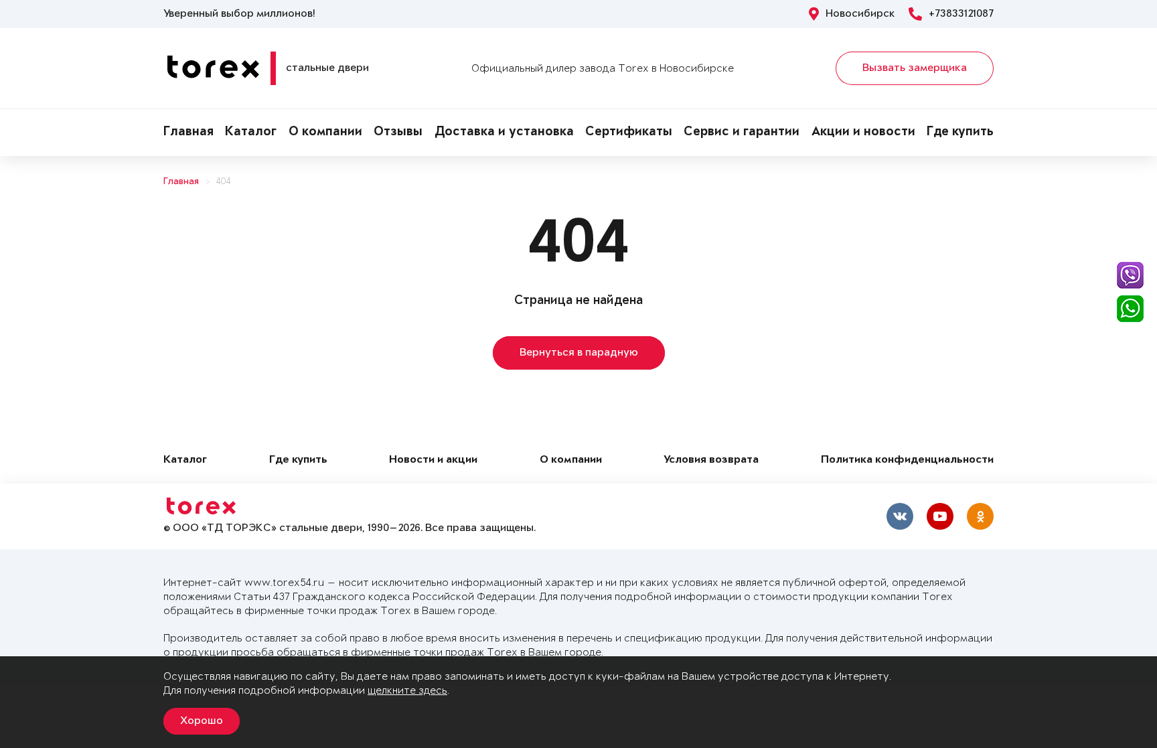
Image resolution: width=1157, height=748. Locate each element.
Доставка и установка (504, 132)
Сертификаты (628, 132)
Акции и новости (863, 132)
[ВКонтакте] (899, 516)
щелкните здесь (407, 690)
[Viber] (1130, 275)
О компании (325, 132)
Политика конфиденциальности (907, 460)
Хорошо (201, 721)
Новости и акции (433, 460)
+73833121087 (961, 14)
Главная (188, 132)
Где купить (960, 132)
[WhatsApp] (1130, 308)
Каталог (251, 132)
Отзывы (398, 132)
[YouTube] (940, 516)
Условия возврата (711, 460)
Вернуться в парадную (579, 353)
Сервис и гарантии (741, 132)
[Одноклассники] (980, 516)
